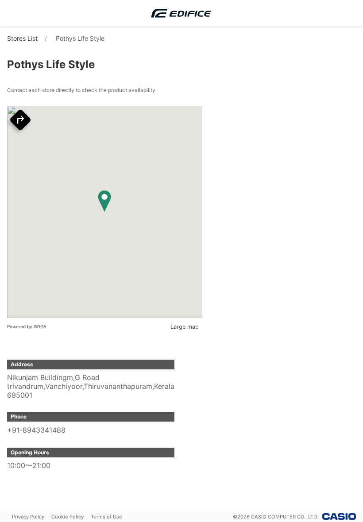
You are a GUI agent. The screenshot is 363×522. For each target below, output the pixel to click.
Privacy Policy (28, 517)
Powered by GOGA (26, 326)
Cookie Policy (67, 517)
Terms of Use (106, 517)
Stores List (22, 38)
